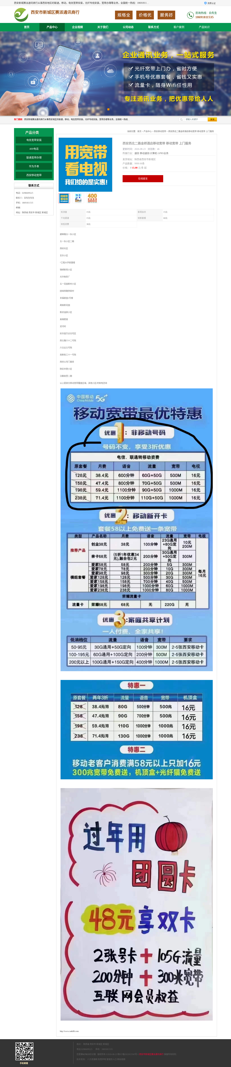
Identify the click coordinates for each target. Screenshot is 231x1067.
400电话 (34, 148)
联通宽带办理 (34, 157)
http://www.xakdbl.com (69, 1031)
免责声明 (102, 1059)
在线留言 (143, 178)
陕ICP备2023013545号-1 (128, 1054)
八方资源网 (92, 1059)
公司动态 (128, 27)
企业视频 (77, 27)
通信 (136, 153)
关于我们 (102, 27)
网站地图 (121, 1059)
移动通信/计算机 (148, 153)
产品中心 (52, 27)
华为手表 (34, 166)
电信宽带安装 (34, 140)
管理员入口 (112, 1059)
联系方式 (153, 27)
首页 (26, 27)
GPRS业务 (163, 153)
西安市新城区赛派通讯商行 (151, 1054)
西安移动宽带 (34, 175)
